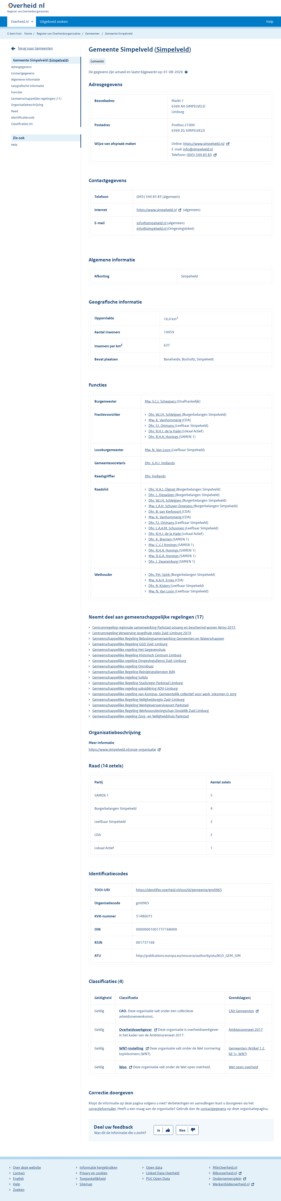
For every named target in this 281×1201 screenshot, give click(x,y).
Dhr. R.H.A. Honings (164, 436)
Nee (182, 1130)
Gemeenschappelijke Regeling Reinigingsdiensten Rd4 (133, 672)
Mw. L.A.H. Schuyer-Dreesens (171, 506)
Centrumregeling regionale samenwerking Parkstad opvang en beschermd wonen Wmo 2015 (164, 627)
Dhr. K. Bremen (161, 539)
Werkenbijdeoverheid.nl (231, 1184)
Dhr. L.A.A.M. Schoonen (167, 528)
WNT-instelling (131, 1048)
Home (28, 33)
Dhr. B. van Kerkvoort (165, 511)
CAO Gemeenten (241, 1011)
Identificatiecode (22, 117)
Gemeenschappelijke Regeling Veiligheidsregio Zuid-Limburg (138, 699)
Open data (154, 1167)
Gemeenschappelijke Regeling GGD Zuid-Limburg (129, 644)
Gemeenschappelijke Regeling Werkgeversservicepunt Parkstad (140, 705)
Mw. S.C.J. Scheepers (161, 401)
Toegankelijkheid (93, 1178)
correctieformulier (102, 1108)
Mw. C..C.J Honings (163, 545)
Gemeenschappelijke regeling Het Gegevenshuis (129, 649)
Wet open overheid (243, 1067)
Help (14, 145)
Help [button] (269, 21)
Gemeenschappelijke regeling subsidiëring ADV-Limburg (135, 688)
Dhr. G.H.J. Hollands (160, 463)
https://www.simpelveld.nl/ (204, 143)
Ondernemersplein (227, 1178)
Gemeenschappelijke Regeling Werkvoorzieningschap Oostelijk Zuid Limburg (150, 710)
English (18, 1178)
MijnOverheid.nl (225, 1167)
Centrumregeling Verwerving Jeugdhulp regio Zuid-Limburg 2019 (141, 633)
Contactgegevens (22, 73)
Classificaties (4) (22, 124)
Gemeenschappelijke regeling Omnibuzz (122, 666)
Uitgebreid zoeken (54, 21)
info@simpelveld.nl (198, 149)
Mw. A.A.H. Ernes (162, 580)
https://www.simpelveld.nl (157, 210)
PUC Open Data (158, 1178)
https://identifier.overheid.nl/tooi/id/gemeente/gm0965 (179, 890)
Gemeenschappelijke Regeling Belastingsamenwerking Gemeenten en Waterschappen (158, 638)
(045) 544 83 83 (199, 154)
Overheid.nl (20, 23)
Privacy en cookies (93, 1173)
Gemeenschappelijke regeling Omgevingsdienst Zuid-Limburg (139, 660)
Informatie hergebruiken (98, 1167)
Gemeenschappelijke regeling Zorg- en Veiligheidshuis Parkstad (140, 716)
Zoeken (18, 1189)
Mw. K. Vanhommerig (165, 420)
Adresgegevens (21, 67)
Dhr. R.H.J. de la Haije (165, 431)
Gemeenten (92, 33)
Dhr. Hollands (155, 476)
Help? (186, 72)
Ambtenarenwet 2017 (246, 1029)
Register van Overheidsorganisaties (58, 33)
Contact (19, 1173)
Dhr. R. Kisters (160, 585)
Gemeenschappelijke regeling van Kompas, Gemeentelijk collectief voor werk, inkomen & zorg (164, 694)
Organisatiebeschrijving (27, 105)
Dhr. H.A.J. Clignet (162, 489)
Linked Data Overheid (162, 1173)
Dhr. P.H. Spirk (160, 574)
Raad (14, 111)
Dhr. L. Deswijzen (162, 495)
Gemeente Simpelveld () (41, 60)
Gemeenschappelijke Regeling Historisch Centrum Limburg (136, 655)
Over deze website (27, 1167)
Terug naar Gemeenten (35, 48)
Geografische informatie (27, 86)
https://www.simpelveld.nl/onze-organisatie (122, 749)
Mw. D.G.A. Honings (164, 556)
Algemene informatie (25, 79)
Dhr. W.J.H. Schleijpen (165, 414)
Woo (123, 1067)
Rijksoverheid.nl (225, 1173)
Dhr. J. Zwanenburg (164, 561)
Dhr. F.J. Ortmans (162, 425)
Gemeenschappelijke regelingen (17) (36, 98)
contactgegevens (213, 1108)
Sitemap (86, 1184)
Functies (16, 92)
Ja (158, 1130)
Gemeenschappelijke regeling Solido (120, 677)
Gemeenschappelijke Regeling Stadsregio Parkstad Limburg (137, 683)
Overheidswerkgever (135, 1029)
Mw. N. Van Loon (158, 450)
